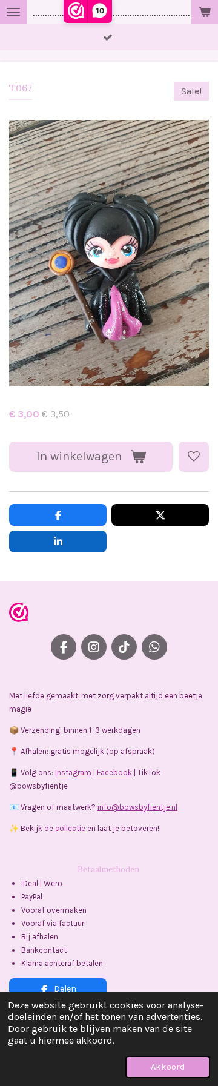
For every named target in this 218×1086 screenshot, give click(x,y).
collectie (70, 828)
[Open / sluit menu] (13, 12)
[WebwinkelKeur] (18, 614)
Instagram (73, 772)
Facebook (114, 772)
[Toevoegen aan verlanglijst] (194, 457)
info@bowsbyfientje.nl (137, 807)
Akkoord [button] (168, 1067)
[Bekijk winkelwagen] (204, 12)
